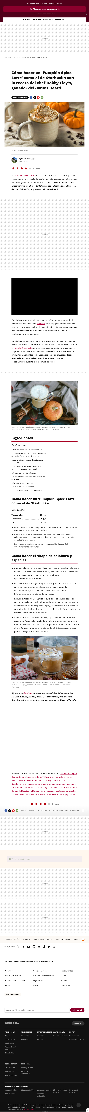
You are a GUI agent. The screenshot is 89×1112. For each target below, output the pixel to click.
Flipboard (38, 97)
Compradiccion (11, 1075)
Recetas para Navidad (15, 980)
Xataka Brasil (10, 1094)
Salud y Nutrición (13, 976)
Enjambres (38, 980)
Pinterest (44, 946)
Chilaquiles (26, 939)
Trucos (37, 19)
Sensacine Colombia (41, 1095)
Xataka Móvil (10, 1039)
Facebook (31, 97)
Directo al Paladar (60, 1036)
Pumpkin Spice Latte (23, 348)
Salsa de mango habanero (43, 939)
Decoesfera (9, 1071)
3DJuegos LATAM (27, 1090)
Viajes (26, 19)
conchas (23, 57)
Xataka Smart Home (10, 1048)
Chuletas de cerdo (63, 939)
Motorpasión (74, 1036)
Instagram (34, 946)
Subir (76, 1023)
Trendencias (10, 1068)
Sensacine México (44, 1090)
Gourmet (9, 971)
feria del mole (35, 57)
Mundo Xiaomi (10, 1053)
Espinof (40, 1039)
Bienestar (65, 980)
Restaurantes (67, 971)
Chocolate (65, 985)
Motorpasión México (74, 1091)
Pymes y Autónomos (25, 1072)
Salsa (35, 985)
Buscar (76, 1010)
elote (45, 57)
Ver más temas (12, 995)
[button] (26, 158)
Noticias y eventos (41, 971)
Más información (30, 1109)
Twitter (34, 97)
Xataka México (11, 1090)
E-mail (42, 97)
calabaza (41, 323)
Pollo (7, 985)
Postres (59, 19)
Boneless (76, 939)
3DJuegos (25, 1036)
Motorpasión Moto (76, 1039)
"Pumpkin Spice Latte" (24, 175)
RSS (39, 946)
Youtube (28, 946)
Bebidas (32, 811)
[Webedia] (12, 1022)
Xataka (8, 1036)
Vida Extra (25, 1039)
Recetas (47, 19)
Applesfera (9, 1043)
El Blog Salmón (27, 1068)
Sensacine (41, 1036)
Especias (43, 811)
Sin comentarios (21, 97)
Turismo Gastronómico (43, 976)
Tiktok (54, 946)
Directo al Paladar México (60, 1091)
